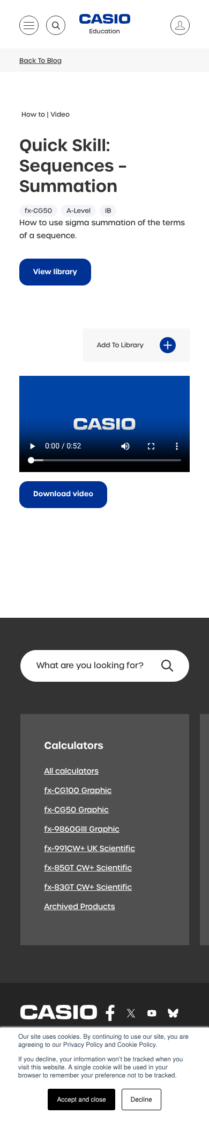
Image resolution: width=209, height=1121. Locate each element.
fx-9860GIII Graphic (82, 829)
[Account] (176, 25)
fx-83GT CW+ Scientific (88, 887)
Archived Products (79, 907)
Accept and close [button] (81, 1099)
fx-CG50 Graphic (76, 810)
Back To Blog (40, 60)
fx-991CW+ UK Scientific (90, 849)
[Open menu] (29, 27)
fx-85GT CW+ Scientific (88, 868)
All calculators (71, 771)
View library (55, 272)
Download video (63, 494)
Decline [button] (141, 1099)
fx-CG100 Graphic (78, 791)
